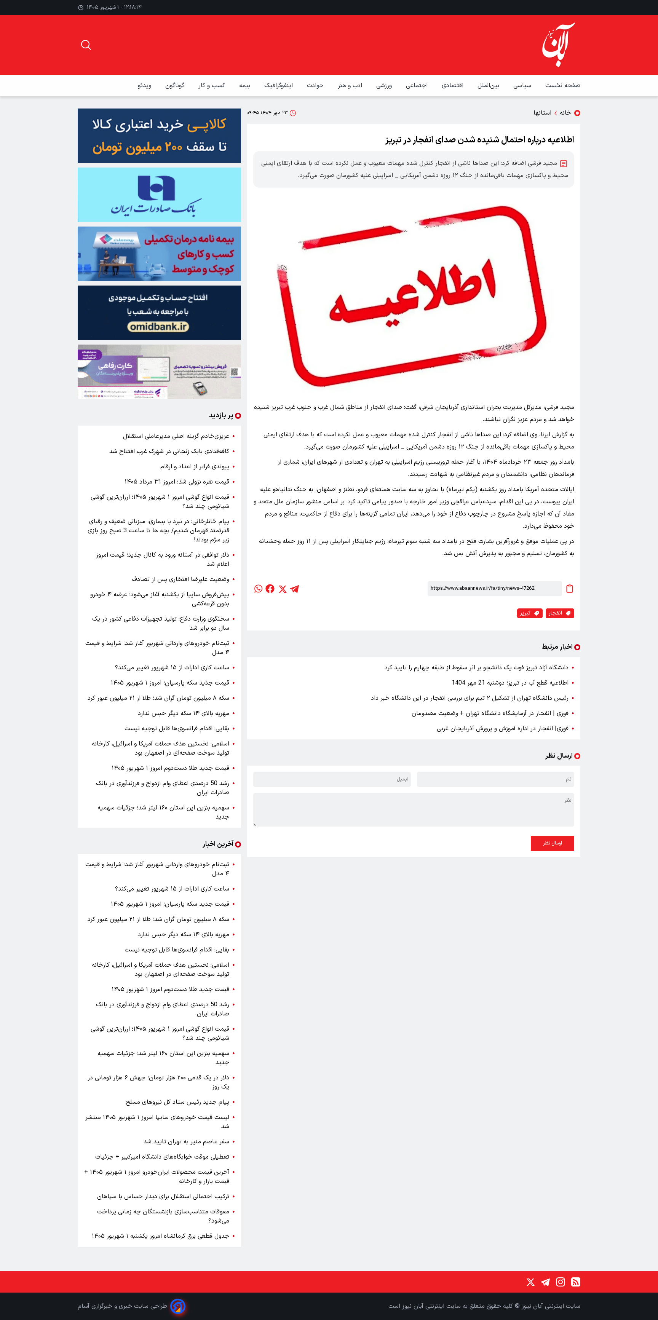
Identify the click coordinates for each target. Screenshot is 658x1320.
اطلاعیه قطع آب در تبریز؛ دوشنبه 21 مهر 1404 (510, 683)
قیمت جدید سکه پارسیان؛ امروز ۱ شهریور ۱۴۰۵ (170, 683)
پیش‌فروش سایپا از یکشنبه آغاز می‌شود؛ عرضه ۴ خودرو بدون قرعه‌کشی (159, 599)
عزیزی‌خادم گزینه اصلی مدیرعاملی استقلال (176, 436)
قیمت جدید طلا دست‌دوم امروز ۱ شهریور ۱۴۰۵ (170, 768)
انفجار (555, 613)
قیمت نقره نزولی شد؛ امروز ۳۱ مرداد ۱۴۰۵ (177, 482)
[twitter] (282, 588)
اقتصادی (453, 85)
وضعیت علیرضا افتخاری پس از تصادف (180, 579)
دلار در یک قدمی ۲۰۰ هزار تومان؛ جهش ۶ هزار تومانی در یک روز (158, 1082)
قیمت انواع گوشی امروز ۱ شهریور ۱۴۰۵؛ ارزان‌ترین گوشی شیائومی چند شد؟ (160, 502)
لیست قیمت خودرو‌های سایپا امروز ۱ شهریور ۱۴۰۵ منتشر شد (157, 1122)
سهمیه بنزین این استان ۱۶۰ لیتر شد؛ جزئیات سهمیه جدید (163, 812)
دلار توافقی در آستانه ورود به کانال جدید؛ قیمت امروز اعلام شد (162, 560)
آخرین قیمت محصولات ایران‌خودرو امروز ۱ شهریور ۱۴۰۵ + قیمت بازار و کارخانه (156, 1177)
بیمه (245, 85)
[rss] (575, 1281)
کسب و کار (212, 85)
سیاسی (523, 85)
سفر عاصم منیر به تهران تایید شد (186, 1141)
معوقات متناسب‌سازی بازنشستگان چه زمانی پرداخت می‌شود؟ (163, 1216)
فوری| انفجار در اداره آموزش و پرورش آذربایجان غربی (503, 728)
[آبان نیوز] (559, 45)
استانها (542, 113)
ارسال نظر (552, 843)
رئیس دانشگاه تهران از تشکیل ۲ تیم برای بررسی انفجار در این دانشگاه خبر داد (470, 698)
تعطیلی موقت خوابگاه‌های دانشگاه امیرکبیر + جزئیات (162, 1157)
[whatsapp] (257, 588)
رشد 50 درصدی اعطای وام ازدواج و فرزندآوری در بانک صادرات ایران (162, 788)
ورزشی (385, 85)
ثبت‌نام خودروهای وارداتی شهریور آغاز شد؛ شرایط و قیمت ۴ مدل (157, 648)
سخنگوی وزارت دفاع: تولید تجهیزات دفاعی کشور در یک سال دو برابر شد (160, 624)
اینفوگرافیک (279, 85)
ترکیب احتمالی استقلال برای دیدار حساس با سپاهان (163, 1196)
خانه (565, 113)
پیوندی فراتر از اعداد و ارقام (194, 466)
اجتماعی (418, 85)
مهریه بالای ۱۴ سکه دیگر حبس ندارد (183, 713)
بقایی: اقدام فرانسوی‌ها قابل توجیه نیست (177, 728)
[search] (86, 44)
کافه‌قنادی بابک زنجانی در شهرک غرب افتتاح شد (169, 451)
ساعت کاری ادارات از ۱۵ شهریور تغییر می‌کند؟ (172, 667)
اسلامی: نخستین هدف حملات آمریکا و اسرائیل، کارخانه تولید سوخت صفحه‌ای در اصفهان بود (160, 748)
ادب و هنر (351, 85)
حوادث (316, 85)
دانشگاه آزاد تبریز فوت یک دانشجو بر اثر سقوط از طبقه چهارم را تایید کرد (477, 667)
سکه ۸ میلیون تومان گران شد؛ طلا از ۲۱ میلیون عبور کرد (158, 698)
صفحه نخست (562, 85)
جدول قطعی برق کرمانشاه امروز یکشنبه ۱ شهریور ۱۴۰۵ (160, 1236)
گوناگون (175, 85)
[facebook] (270, 588)
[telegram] (294, 588)
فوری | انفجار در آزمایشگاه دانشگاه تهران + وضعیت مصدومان (490, 713)
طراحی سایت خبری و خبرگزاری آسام (122, 1306)
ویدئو (145, 85)
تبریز (525, 613)
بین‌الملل (489, 85)
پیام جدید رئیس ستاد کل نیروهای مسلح (177, 1102)
